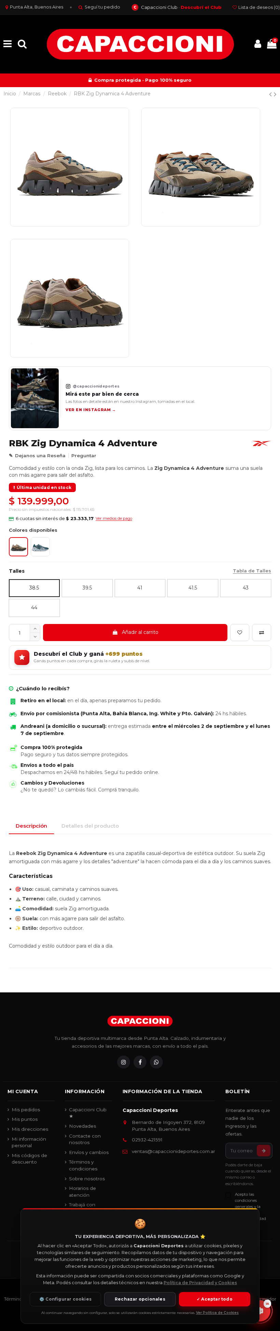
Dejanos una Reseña (40, 455)
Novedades (82, 1126)
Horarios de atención (82, 1191)
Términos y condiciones (83, 1165)
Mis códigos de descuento (29, 1159)
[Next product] (275, 94)
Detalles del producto (90, 826)
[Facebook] (140, 1062)
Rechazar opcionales (140, 1299)
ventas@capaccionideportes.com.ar (173, 1151)
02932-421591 (147, 1139)
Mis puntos (25, 1119)
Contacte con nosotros (85, 1139)
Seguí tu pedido (102, 7)
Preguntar (83, 455)
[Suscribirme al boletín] (263, 1150)
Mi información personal (29, 1142)
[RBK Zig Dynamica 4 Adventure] (40, 546)
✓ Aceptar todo (215, 1299)
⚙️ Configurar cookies (65, 1299)
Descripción (31, 826)
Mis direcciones (30, 1129)
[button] (70, 518)
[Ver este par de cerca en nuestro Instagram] (34, 398)
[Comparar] (261, 632)
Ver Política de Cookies (217, 1312)
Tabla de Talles (252, 570)
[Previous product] (271, 94)
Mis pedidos (26, 1109)
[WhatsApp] (156, 1062)
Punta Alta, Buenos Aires (36, 7)
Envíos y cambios (89, 1152)
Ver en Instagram (91, 410)
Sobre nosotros (87, 1178)
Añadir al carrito (140, 632)
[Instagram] (123, 1062)
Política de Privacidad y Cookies (200, 1282)
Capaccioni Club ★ (88, 1113)
